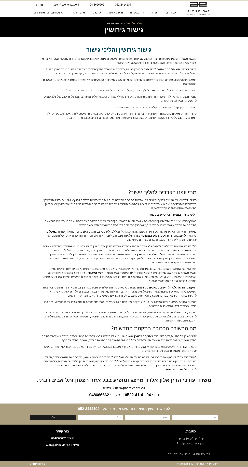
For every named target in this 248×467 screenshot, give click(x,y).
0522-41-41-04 (138, 395)
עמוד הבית (170, 12)
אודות (153, 12)
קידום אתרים (37, 463)
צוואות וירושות (115, 12)
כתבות (97, 12)
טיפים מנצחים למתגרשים (48, 12)
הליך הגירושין (142, 336)
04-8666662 (58, 438)
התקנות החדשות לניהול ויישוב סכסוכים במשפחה (167, 287)
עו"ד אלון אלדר (132, 23)
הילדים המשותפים (177, 369)
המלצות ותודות (78, 12)
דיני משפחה (137, 12)
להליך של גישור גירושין (151, 254)
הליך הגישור (95, 273)
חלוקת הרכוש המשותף (155, 235)
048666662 (99, 395)
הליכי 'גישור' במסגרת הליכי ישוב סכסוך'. (172, 214)
